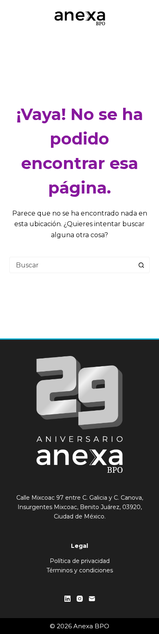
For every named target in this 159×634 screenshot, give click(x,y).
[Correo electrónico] (92, 599)
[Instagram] (80, 599)
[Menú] (146, 18)
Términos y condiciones (79, 570)
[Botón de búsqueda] (141, 265)
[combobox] (71, 265)
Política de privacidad (80, 561)
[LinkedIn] (67, 599)
